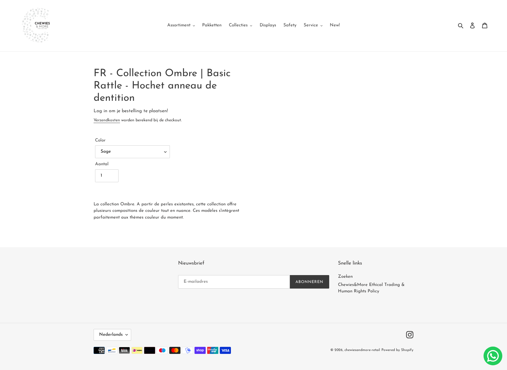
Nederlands (111, 335)
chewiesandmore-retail (362, 350)
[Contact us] (493, 356)
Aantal (102, 164)
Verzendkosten (107, 120)
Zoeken (345, 276)
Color (100, 140)
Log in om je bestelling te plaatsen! (131, 111)
